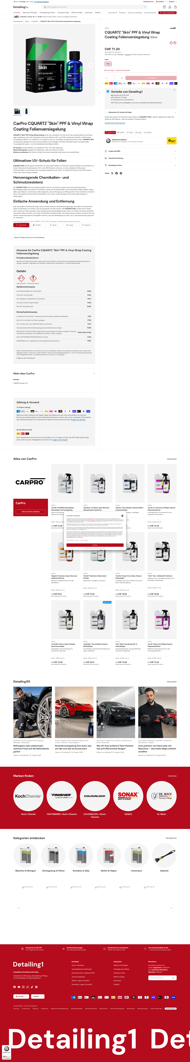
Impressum (16, 1008)
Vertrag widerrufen (171, 1008)
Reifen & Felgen (77, 12)
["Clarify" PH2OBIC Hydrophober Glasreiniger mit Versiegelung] (65, 483)
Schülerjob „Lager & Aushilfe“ (82, 984)
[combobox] (94, 7)
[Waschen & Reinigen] (25, 855)
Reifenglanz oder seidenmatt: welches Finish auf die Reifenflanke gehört (31, 748)
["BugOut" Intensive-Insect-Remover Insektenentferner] (65, 551)
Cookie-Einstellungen (156, 1008)
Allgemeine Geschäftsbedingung (59, 1008)
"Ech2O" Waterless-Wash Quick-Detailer (95, 577)
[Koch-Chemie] (28, 796)
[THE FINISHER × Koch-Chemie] (62, 796)
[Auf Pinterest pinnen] (121, 173)
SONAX (128, 814)
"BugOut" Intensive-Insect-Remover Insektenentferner (64, 577)
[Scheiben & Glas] (81, 855)
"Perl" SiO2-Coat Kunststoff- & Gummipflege (126, 645)
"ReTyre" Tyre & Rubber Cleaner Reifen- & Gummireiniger (129, 509)
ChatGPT (121, 132)
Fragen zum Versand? (60, 440)
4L (64, 522)
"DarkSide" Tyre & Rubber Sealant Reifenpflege (95, 645)
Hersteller (16, 12)
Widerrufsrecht (103, 1008)
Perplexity (149, 132)
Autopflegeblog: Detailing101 (82, 969)
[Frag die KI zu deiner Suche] (145, 7)
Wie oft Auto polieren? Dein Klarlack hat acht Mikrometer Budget (115, 747)
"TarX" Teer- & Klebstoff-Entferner (160, 576)
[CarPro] (30, 481)
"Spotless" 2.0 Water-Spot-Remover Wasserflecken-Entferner (96, 509)
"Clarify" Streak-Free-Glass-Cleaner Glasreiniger (128, 577)
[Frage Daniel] (164, 7)
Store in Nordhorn (78, 965)
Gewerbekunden (150, 13)
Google (139, 132)
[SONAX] (128, 796)
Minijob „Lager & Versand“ (81, 981)
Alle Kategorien (18, 21)
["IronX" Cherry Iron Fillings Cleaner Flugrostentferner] (162, 619)
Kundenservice (148, 1)
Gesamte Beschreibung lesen (115, 123)
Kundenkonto (44, 1008)
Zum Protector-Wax (54, 1)
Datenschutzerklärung (91, 1008)
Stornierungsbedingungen (117, 1008)
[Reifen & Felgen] (109, 855)
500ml (53, 522)
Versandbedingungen (77, 1008)
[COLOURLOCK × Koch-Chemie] (95, 796)
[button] (175, 7)
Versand (127, 54)
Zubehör (98, 12)
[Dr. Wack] (162, 796)
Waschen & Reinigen (30, 12)
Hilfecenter (35, 1008)
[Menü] (10, 1046)
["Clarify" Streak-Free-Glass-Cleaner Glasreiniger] (129, 551)
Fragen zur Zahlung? (78, 420)
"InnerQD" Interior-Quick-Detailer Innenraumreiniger (63, 645)
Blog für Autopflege (135, 13)
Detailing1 (20, 1006)
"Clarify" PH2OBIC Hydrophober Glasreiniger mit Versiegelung (62, 509)
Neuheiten (112, 13)
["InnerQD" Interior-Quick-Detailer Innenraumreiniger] (65, 619)
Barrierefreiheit (131, 1008)
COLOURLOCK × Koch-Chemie (95, 815)
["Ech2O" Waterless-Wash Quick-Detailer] (97, 551)
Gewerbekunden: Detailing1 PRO (83, 973)
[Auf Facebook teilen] (116, 173)
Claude (131, 132)
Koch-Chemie (28, 814)
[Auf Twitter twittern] (112, 173)
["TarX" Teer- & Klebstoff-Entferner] (162, 551)
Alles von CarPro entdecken (31, 511)
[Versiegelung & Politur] (53, 855)
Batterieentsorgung (142, 1008)
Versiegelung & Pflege (121, 969)
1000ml (58, 522)
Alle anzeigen (172, 459)
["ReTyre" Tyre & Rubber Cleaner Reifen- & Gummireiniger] (129, 483)
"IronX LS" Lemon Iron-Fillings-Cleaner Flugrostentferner (161, 509)
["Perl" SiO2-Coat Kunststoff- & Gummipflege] (129, 619)
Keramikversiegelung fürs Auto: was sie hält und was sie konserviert (73, 747)
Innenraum (88, 12)
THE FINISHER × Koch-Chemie (62, 814)
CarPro (27, 21)
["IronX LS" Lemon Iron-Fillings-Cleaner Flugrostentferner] (162, 483)
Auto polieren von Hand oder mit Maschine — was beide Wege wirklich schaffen (157, 748)
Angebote (122, 13)
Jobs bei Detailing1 (78, 977)
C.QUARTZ (34, 21)
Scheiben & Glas (63, 12)
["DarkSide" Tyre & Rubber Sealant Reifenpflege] (97, 619)
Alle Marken (172, 776)
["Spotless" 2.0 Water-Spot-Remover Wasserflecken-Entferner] (97, 483)
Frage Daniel (111, 132)
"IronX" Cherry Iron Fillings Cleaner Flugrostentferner (160, 645)
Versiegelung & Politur (47, 12)
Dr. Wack (161, 814)
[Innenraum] (136, 855)
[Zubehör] (164, 855)
